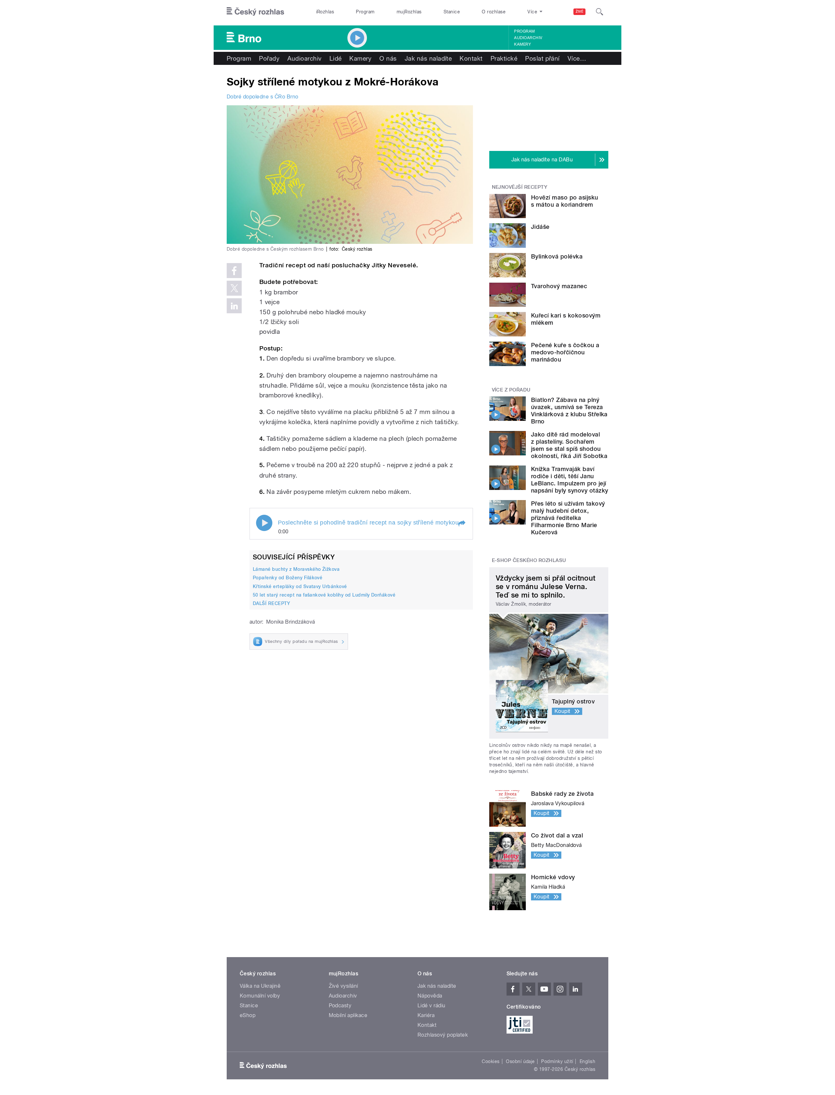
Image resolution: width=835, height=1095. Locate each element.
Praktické (504, 58)
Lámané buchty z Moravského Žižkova (296, 569)
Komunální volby (260, 996)
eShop (247, 1015)
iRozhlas (325, 11)
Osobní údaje (520, 1061)
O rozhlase (494, 11)
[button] (461, 523)
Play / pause (264, 523)
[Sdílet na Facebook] (234, 270)
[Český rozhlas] (255, 11)
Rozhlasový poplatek (443, 1035)
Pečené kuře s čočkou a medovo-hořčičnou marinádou (565, 352)
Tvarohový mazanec (559, 286)
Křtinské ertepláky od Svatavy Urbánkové (300, 586)
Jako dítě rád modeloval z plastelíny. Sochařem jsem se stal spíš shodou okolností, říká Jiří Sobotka (569, 445)
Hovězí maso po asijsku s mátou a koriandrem (564, 201)
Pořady (269, 58)
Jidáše (540, 226)
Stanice (452, 11)
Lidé (335, 58)
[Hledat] (599, 11)
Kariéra (426, 1015)
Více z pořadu (511, 390)
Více (577, 58)
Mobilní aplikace (348, 1015)
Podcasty (340, 1005)
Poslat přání (542, 58)
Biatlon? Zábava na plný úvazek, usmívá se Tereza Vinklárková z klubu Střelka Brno (569, 410)
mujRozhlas (409, 11)
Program (365, 11)
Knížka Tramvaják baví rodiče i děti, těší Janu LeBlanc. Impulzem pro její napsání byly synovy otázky (569, 480)
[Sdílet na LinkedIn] (234, 305)
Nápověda (430, 996)
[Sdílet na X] (234, 288)
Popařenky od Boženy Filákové (287, 577)
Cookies (490, 1061)
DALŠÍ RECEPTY (271, 603)
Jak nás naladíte (428, 58)
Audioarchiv (528, 38)
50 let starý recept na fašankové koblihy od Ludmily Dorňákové (324, 595)
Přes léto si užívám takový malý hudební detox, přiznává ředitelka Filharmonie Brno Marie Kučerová (568, 518)
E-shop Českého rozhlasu (529, 560)
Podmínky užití (557, 1061)
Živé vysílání (343, 986)
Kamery (522, 44)
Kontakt (471, 58)
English (587, 1061)
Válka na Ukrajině (260, 986)
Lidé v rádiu (432, 1005)
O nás (388, 58)
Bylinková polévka (557, 256)
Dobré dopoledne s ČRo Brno (262, 97)
